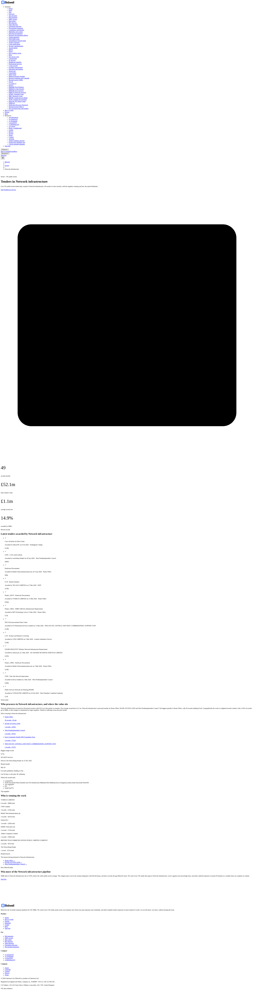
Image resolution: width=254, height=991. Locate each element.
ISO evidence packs (15, 53)
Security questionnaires (16, 46)
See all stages (13, 16)
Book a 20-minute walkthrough (18, 899)
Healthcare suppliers (15, 62)
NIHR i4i (12, 103)
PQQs (11, 51)
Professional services (15, 64)
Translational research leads (17, 41)
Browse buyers (11, 190)
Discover (11, 14)
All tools (11, 139)
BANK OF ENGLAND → (13, 862)
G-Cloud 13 (12, 83)
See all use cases (14, 57)
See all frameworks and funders (18, 108)
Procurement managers (16, 28)
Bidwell (7, 162)
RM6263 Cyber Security (16, 89)
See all (11, 82)
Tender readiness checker (17, 141)
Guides (11, 130)
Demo (11, 135)
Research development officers (18, 35)
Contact (11, 137)
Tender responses (14, 42)
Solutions (4, 149)
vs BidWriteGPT (14, 124)
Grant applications (14, 44)
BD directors (13, 23)
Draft (10, 10)
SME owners (13, 19)
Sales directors (13, 24)
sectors (7, 165)
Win (10, 12)
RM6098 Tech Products (16, 87)
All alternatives (13, 117)
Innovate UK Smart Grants (17, 101)
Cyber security (13, 66)
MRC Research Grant (15, 96)
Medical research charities (17, 76)
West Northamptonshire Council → (16, 864)
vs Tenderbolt (13, 121)
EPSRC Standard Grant (16, 94)
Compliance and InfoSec (16, 30)
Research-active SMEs (16, 80)
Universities (12, 73)
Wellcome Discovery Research (18, 105)
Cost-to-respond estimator (17, 144)
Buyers (11, 132)
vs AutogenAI (13, 119)
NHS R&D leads (14, 39)
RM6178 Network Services (17, 92)
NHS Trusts (12, 74)
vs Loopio (12, 126)
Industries (8, 923)
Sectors (11, 133)
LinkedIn (8, 969)
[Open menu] (3, 158)
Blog (6, 114)
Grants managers (14, 37)
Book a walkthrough (15, 128)
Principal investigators (16, 33)
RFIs (10, 55)
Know (11, 8)
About (7, 968)
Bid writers (12, 21)
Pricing (7, 112)
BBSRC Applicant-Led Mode (18, 98)
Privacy (7, 973)
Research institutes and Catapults (19, 78)
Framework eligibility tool (17, 142)
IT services (12, 60)
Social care (12, 71)
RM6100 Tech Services (16, 91)
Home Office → (10, 860)
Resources (5, 153)
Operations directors (15, 26)
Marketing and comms (16, 32)
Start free (7, 146)
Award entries (13, 48)
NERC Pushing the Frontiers (18, 99)
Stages (7, 918)
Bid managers (13, 17)
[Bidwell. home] (8, 3)
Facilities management (16, 67)
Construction (13, 58)
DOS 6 (11, 85)
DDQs (11, 49)
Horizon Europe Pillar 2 (16, 107)
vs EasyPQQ (13, 123)
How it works (9, 110)
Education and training (16, 69)
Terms (7, 975)
